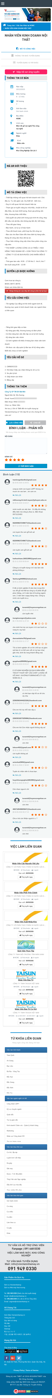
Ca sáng (10, 1206)
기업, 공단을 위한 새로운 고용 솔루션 (17, 1334)
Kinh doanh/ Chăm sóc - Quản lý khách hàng (22, 1125)
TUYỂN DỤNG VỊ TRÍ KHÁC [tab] (27, 63)
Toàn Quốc (10, 1055)
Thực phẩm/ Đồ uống (14, 1190)
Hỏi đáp (7, 1323)
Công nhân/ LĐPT (13, 1104)
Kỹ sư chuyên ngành (14, 1109)
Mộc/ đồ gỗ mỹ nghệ (24, 126)
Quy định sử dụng (10, 1320)
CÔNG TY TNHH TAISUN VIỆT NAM (26, 983)
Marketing (10, 1131)
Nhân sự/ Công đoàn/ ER (15, 1136)
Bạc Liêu (10, 1066)
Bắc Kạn (10, 1077)
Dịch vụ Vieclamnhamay (12, 1285)
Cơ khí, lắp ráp (12, 1152)
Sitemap (7, 1329)
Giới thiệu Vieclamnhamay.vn (14, 1315)
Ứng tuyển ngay (27, 877)
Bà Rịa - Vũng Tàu (13, 1071)
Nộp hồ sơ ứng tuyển (27, 72)
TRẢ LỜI (17, 495)
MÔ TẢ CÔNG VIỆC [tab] (27, 49)
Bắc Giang (10, 1082)
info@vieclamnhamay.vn (17, 1296)
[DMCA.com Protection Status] (32, 1391)
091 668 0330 (32, 1248)
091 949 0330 (22, 1268)
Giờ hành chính (12, 1201)
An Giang (10, 1061)
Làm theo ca (11, 1222)
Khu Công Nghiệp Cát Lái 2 (26, 150)
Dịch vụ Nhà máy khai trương (14, 1287)
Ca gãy (9, 1228)
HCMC (17, 870)
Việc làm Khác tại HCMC (25, 25)
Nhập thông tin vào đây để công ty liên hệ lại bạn (28, 291)
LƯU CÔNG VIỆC (16, 423)
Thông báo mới (9, 1318)
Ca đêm (9, 1217)
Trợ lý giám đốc (12, 1120)
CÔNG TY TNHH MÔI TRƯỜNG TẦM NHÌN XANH (26, 954)
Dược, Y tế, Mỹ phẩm (14, 1174)
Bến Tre (9, 1093)
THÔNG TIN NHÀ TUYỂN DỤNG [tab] (27, 56)
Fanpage (17, 1248)
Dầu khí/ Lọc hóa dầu (14, 1185)
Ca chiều (10, 1212)
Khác (18, 136)
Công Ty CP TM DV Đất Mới (15, 392)
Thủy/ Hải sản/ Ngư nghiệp (16, 1179)
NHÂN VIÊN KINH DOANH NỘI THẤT (18, 28)
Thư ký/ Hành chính (14, 1141)
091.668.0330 (12, 1299)
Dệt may (10, 1168)
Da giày (9, 1163)
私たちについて (9, 1331)
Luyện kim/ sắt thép (14, 1158)
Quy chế (7, 1326)
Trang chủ (11, 25)
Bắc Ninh (10, 1088)
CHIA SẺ (36, 423)
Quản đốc (10, 1114)
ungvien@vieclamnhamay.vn (19, 1301)
